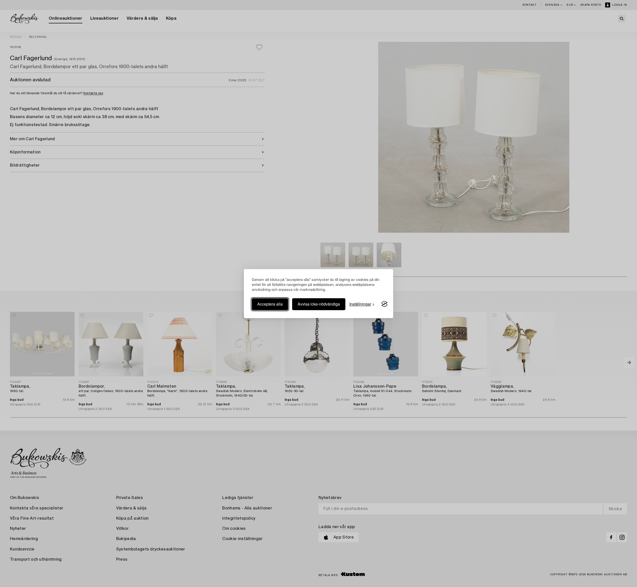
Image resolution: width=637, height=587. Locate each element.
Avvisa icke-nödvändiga (319, 304)
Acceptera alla (270, 304)
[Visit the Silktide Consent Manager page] (384, 304)
